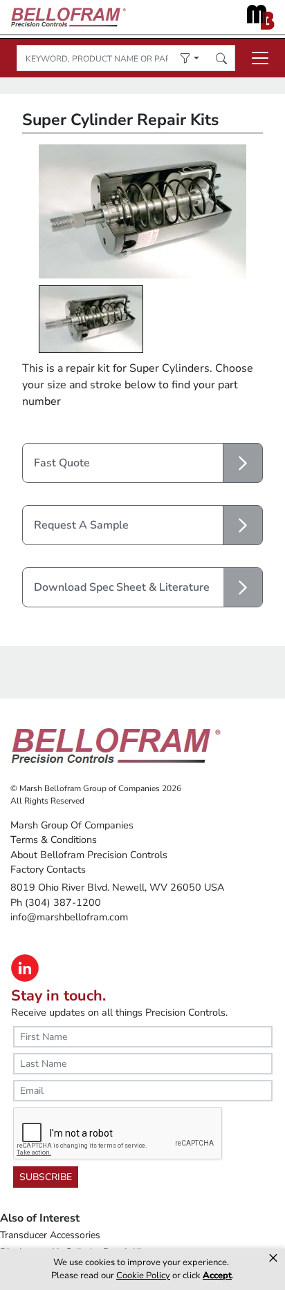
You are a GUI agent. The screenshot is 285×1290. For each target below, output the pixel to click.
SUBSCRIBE (45, 1177)
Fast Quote (62, 463)
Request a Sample (81, 525)
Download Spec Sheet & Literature (122, 587)
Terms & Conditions (53, 839)
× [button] (273, 1258)
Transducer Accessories (50, 1235)
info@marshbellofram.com (69, 917)
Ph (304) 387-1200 (55, 902)
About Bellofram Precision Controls (88, 855)
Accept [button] (217, 1275)
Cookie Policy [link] (143, 1275)
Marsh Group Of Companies (72, 825)
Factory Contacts (48, 869)
